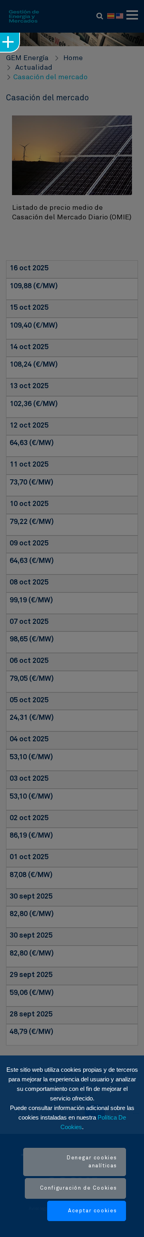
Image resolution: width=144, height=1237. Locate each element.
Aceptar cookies (92, 1211)
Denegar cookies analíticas (92, 1162)
